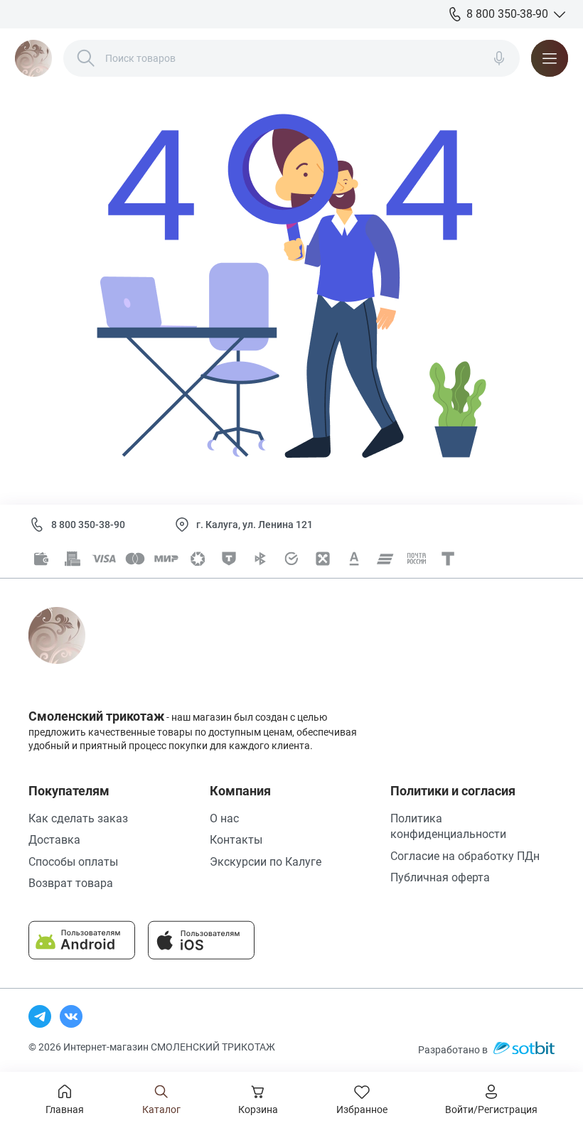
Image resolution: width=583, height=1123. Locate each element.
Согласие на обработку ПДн (465, 856)
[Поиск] (86, 58)
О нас (224, 818)
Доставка (54, 840)
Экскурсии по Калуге (265, 862)
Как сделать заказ (78, 818)
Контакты (236, 840)
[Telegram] (39, 1016)
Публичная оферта (440, 877)
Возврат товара (70, 883)
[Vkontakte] (71, 1016)
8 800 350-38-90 (88, 524)
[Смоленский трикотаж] (33, 58)
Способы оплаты (73, 862)
